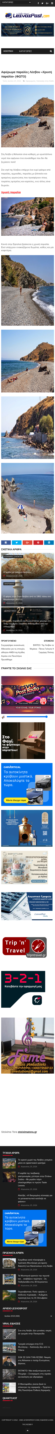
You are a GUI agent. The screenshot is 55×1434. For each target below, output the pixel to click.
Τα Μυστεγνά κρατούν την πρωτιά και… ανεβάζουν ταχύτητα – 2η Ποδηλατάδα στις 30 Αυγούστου (33, 1278)
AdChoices (6, 1408)
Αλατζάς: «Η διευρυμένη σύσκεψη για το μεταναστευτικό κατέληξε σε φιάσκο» (35, 1198)
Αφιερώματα (30, 81)
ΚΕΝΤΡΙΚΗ (8, 51)
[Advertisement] (27, 1104)
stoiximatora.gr (27, 1131)
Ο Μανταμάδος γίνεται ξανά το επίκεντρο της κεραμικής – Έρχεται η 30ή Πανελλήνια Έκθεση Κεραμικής (35, 1387)
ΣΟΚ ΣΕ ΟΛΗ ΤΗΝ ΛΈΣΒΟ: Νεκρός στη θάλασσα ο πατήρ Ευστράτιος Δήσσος (34, 1360)
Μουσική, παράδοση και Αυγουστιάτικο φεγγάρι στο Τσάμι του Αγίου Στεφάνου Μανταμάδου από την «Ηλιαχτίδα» (27, 624)
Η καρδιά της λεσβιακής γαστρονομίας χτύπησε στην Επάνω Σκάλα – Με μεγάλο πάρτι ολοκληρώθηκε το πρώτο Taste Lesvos (34, 1179)
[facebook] (38, 3)
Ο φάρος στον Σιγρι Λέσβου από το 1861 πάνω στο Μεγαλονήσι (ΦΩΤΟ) (27, 598)
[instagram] (52, 3)
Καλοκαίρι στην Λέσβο (45, 81)
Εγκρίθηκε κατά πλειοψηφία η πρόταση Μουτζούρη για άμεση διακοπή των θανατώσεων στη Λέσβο (35, 1263)
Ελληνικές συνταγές (13, 556)
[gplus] (47, 3)
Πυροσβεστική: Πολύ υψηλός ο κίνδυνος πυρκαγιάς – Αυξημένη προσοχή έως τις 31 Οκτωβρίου (32, 1294)
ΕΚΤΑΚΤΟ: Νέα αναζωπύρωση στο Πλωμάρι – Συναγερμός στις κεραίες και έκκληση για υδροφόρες (34, 1373)
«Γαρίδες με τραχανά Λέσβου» (17, 572)
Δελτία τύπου (10, 611)
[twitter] (42, 3)
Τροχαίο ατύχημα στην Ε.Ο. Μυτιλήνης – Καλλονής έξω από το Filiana (34, 1347)
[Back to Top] (27, 1430)
